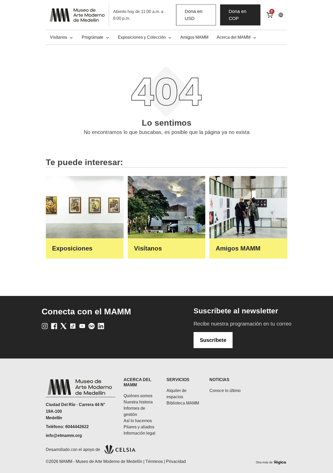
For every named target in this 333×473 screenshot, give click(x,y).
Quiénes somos (138, 396)
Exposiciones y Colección (142, 37)
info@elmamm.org (64, 435)
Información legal (139, 433)
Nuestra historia (138, 402)
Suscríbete (213, 340)
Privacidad (176, 461)
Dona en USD (193, 15)
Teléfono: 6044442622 (67, 426)
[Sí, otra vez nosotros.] (271, 461)
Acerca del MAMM (234, 37)
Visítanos (58, 37)
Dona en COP (237, 15)
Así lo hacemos (138, 420)
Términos (154, 461)
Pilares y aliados (139, 427)
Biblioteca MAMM (182, 403)
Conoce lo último (225, 390)
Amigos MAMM (194, 37)
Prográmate (92, 37)
